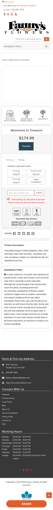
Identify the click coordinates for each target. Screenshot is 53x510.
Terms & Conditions (10, 413)
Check (39, 193)
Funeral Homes (8, 398)
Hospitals (5, 394)
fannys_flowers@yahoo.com (18, 378)
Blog (4, 406)
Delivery (10, 160)
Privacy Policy (7, 417)
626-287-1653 (17, 10)
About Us (5, 409)
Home (4, 60)
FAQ (4, 424)
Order (26, 504)
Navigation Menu (12, 46)
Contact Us (6, 420)
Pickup (21, 160)
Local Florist (7, 402)
